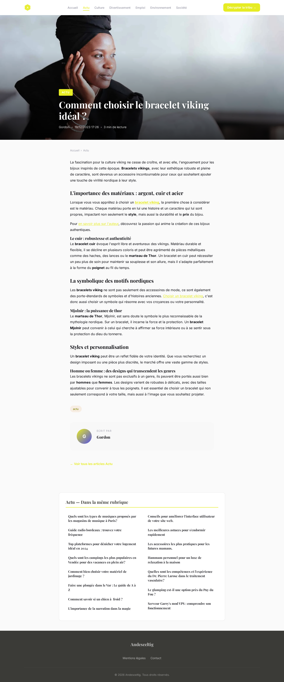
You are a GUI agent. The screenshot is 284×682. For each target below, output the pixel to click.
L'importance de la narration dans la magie (99, 608)
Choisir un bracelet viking (183, 296)
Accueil (73, 7)
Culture (99, 7)
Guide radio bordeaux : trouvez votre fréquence (95, 532)
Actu (86, 7)
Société (181, 7)
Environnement (160, 7)
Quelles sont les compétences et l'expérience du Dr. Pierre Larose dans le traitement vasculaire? (180, 576)
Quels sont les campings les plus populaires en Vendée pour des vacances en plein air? (102, 560)
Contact (156, 658)
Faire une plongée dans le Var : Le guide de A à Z (102, 587)
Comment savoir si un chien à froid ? (95, 599)
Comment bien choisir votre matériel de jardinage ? (97, 573)
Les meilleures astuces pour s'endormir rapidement (176, 532)
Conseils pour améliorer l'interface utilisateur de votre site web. (181, 518)
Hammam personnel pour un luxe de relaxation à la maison (174, 560)
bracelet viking (147, 202)
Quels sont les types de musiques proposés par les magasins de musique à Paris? (102, 518)
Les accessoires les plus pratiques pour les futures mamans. (179, 546)
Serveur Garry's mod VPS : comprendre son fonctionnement (179, 605)
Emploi (140, 7)
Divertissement (120, 7)
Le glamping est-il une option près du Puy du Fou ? (180, 592)
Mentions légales (134, 658)
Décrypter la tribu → (241, 7)
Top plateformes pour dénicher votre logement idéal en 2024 (102, 546)
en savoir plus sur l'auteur (98, 224)
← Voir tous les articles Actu (91, 464)
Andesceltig (142, 644)
